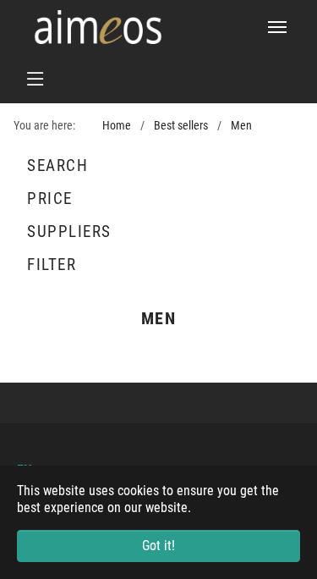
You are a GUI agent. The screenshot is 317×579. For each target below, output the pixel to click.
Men (241, 126)
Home (116, 126)
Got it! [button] (158, 546)
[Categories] (158, 78)
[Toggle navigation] (277, 27)
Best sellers (181, 126)
